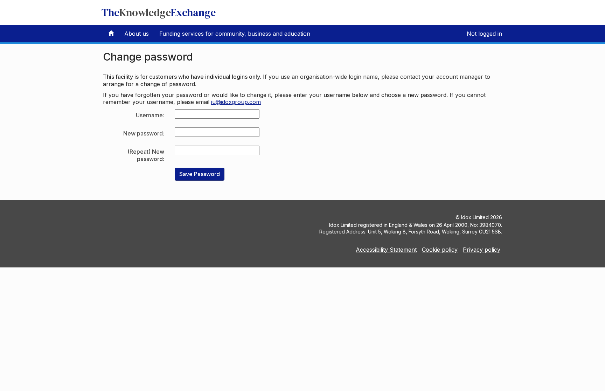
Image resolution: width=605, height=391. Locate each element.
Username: (150, 115)
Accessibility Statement (386, 249)
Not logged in (484, 33)
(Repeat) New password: (145, 155)
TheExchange (159, 12)
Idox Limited (475, 217)
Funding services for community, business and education (234, 33)
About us (136, 33)
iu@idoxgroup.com (236, 101)
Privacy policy (481, 249)
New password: (143, 133)
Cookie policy (440, 249)
